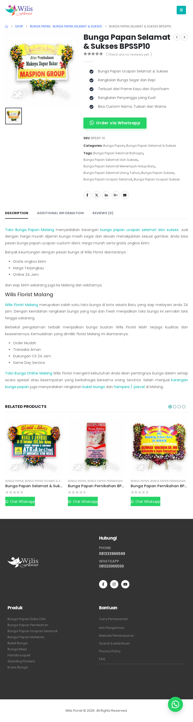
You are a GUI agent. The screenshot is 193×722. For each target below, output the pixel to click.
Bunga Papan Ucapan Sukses (157, 179)
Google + (116, 195)
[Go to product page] (34, 447)
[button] (170, 407)
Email (125, 195)
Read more (54, 426)
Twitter (97, 195)
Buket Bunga (18, 643)
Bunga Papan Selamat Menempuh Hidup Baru (119, 166)
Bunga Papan (114, 145)
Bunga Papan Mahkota (26, 637)
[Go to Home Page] (6, 26)
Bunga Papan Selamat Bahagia (118, 153)
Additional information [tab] (60, 213)
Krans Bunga (18, 667)
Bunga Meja (17, 649)
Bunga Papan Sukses (157, 173)
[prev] (176, 37)
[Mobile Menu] (181, 10)
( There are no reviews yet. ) (129, 54)
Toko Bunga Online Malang (28, 373)
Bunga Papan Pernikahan (42, 481)
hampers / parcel (129, 386)
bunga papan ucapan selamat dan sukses (139, 229)
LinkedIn (106, 195)
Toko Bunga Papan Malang (29, 229)
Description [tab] (16, 213)
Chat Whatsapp (22, 501)
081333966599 (112, 553)
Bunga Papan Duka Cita (26, 619)
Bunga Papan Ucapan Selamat (107, 179)
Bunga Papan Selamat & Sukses (151, 145)
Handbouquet (19, 655)
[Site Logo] (19, 10)
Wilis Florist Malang (21, 304)
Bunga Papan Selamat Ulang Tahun (111, 173)
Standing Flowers (21, 661)
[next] (184, 37)
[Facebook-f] (103, 584)
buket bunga (93, 386)
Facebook (87, 195)
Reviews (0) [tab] (102, 213)
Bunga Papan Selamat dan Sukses (110, 160)
